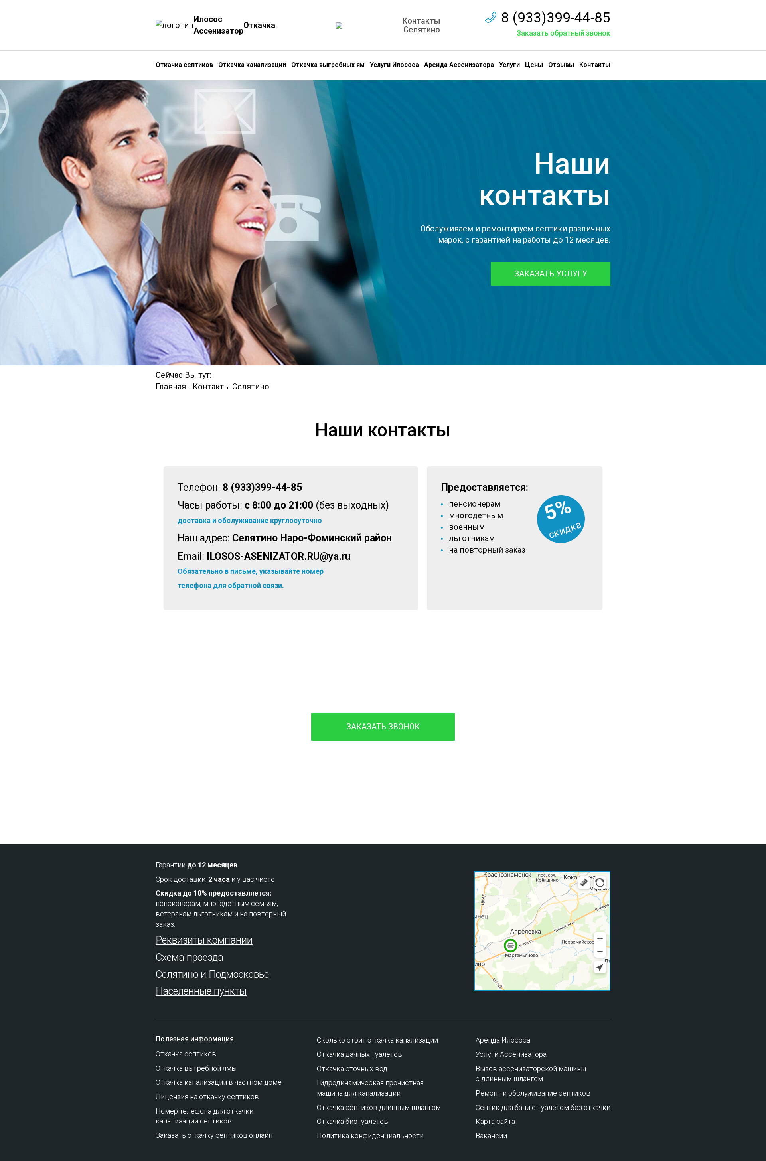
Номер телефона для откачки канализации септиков (204, 1116)
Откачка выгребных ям (328, 65)
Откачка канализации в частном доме (219, 1082)
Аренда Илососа (503, 1040)
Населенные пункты (201, 991)
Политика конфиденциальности (370, 1135)
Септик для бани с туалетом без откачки (543, 1107)
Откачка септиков (184, 65)
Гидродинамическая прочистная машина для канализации (370, 1087)
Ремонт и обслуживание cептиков (533, 1093)
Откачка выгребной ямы (196, 1068)
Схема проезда (189, 957)
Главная (171, 386)
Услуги (509, 65)
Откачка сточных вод (352, 1068)
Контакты (594, 65)
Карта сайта (495, 1121)
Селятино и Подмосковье (212, 974)
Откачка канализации (252, 65)
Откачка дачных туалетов (359, 1054)
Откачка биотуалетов (352, 1121)
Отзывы (561, 65)
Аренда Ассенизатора (459, 65)
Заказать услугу (550, 273)
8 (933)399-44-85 (555, 18)
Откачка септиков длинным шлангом (379, 1107)
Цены (534, 65)
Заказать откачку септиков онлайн (214, 1135)
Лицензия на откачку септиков (207, 1096)
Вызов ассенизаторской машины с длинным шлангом (531, 1073)
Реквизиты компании (204, 940)
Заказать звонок (383, 726)
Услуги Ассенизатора (511, 1054)
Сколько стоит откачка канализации (377, 1040)
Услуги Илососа (394, 65)
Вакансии (491, 1135)
